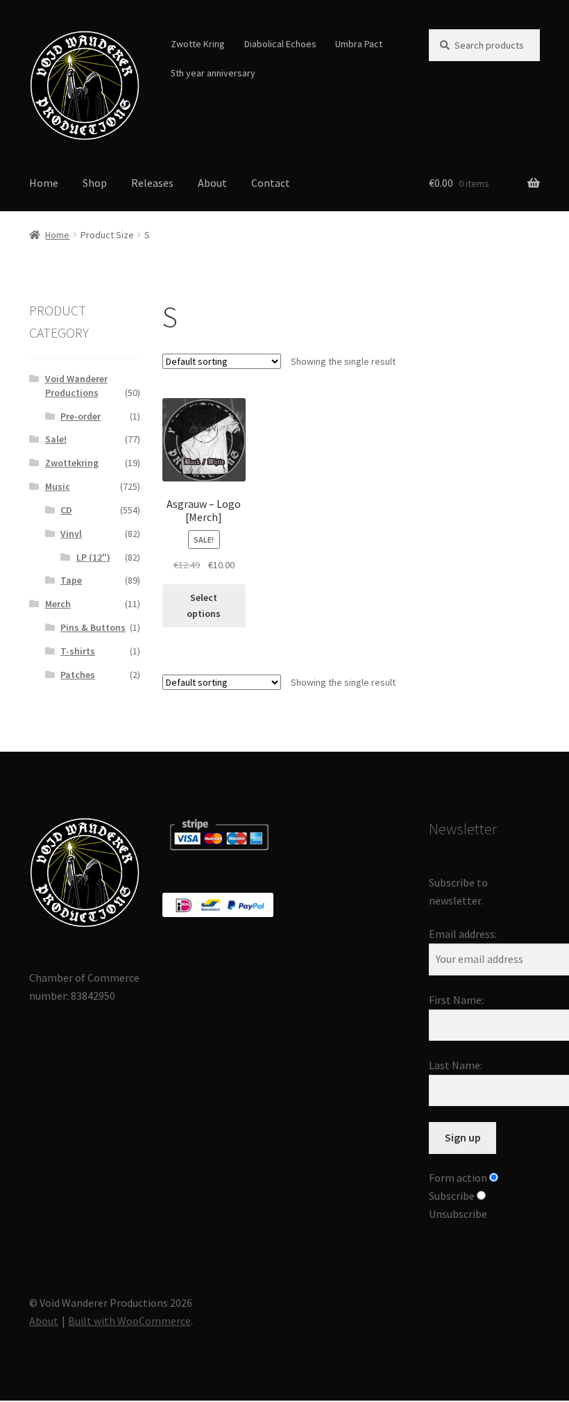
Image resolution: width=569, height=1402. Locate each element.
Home (43, 183)
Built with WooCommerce (129, 1321)
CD (66, 510)
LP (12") (93, 557)
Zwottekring (72, 462)
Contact (270, 183)
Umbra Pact (358, 44)
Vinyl (71, 533)
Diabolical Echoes (280, 44)
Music (57, 486)
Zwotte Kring (198, 44)
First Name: (456, 1000)
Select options (204, 605)
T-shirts (77, 651)
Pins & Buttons (93, 627)
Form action (458, 1178)
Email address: (463, 934)
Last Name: (455, 1065)
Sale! (56, 439)
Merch (58, 603)
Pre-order (80, 416)
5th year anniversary (213, 73)
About (212, 183)
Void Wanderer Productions (76, 385)
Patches (77, 674)
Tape (71, 580)
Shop (95, 183)
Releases (152, 183)
